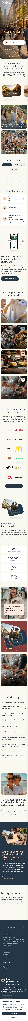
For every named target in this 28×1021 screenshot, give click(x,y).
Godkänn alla (14, 1013)
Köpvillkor (5, 958)
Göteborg (18, 49)
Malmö (9, 52)
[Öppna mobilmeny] (24, 2)
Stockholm (9, 49)
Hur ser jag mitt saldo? (9, 726)
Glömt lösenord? (7, 968)
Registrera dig (6, 967)
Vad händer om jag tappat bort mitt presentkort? (12, 714)
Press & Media (6, 956)
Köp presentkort (10, 648)
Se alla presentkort (14, 181)
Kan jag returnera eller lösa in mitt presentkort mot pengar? (13, 745)
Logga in (5, 965)
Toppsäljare (7, 165)
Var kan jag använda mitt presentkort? (10, 708)
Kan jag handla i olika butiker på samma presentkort (13, 721)
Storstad (14, 169)
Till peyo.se (6, 997)
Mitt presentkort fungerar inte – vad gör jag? (13, 756)
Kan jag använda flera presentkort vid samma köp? (13, 738)
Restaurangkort (19, 165)
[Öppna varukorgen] (20, 2)
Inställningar (14, 1017)
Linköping (17, 52)
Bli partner (5, 954)
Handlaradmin (6, 952)
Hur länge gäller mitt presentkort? (13, 702)
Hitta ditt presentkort (10, 278)
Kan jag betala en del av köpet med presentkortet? (12, 732)
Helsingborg (14, 56)
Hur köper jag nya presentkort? (12, 751)
